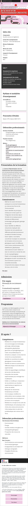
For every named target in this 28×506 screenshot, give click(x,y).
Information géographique (13, 159)
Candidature (7, 298)
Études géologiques (11, 145)
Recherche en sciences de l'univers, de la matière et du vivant (14, 155)
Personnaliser (14, 498)
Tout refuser (14, 502)
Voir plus (4, 271)
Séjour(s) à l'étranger (9, 326)
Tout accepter (14, 495)
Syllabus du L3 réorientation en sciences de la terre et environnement (13, 323)
